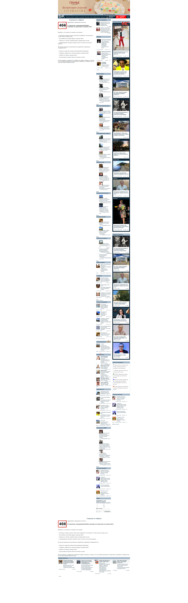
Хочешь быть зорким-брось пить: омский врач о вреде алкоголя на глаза (121, 193)
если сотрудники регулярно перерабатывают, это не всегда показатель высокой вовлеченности (105, 360)
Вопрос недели (101, 262)
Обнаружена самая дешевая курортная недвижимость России (105, 392)
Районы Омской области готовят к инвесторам (104, 561)
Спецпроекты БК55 (101, 427)
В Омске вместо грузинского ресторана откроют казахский (105, 334)
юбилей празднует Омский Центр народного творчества (105, 423)
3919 (125, 56)
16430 (107, 297)
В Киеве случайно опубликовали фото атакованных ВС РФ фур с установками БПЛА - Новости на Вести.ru (120, 382)
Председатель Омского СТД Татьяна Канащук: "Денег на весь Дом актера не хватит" (121, 226)
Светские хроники (101, 468)
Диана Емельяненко (105, 365)
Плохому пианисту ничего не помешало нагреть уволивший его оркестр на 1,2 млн (105, 280)
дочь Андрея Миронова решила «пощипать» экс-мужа (105, 288)
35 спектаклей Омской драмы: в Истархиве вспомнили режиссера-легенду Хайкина (121, 113)
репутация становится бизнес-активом (105, 380)
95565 (110, 26)
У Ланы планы (100, 73)
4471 (107, 381)
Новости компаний (101, 20)
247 (108, 316)
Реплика (99, 36)
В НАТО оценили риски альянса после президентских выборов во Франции (120, 376)
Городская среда (101, 216)
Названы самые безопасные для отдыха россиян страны (120, 371)
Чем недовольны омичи (103, 133)
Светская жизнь (117, 22)
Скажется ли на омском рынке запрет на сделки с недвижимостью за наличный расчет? (86, 562)
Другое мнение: (99, 508)
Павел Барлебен (104, 382)
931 (108, 336)
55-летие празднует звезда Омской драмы (105, 486)
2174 (125, 137)
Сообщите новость (122, 17)
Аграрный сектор (101, 341)
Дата (114, 79)
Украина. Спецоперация (103, 105)
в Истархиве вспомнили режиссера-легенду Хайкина (106, 401)
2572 (108, 418)
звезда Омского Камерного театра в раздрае (105, 493)
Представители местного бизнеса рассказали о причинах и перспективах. (69, 566)
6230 (124, 415)
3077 (107, 376)
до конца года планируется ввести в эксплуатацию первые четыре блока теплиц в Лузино (106, 348)
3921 (108, 410)
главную (67, 55)
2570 (125, 76)
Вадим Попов (104, 370)
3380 (124, 409)
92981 (92, 571)
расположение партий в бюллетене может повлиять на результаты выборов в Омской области (105, 374)
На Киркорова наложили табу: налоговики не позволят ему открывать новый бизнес (120, 73)
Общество (103, 17)
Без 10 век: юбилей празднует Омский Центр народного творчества (120, 93)
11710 (107, 385)
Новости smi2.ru (99, 300)
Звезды (114, 58)
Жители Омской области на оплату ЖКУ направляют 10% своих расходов (106, 328)
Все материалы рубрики (100, 338)
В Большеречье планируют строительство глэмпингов (104, 313)
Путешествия (116, 159)
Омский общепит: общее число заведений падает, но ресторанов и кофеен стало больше (121, 134)
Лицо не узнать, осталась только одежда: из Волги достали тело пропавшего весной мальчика (120, 367)
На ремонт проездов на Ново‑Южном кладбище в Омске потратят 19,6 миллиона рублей (106, 320)
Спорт (91, 17)
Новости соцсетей (117, 234)
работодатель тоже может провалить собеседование (105, 367)
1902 (108, 351)
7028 (108, 282)
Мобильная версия (112, 17)
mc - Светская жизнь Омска (109, 14)
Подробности (100, 389)
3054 (107, 369)
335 (108, 324)
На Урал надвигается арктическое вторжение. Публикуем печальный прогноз (120, 388)
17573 (110, 33)
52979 (74, 569)
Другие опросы (98, 511)
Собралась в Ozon (104, 490)
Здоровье (115, 178)
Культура (87, 17)
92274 (110, 573)
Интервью (115, 198)
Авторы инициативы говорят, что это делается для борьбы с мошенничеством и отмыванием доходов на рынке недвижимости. (87, 567)
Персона (115, 99)
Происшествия (97, 17)
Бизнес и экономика (79, 17)
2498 (108, 425)
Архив (98, 69)
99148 (128, 570)
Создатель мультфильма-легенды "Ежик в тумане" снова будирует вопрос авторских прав (105, 479)
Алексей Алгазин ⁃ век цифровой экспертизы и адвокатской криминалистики (105, 24)
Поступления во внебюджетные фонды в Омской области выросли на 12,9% (104, 306)
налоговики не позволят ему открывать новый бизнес (106, 416)
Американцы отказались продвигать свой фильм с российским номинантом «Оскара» (106, 294)
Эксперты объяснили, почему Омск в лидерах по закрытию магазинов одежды (68, 562)
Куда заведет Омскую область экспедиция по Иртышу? (122, 561)
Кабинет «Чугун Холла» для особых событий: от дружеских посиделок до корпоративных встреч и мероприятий (106, 30)
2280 (108, 395)
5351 (125, 229)
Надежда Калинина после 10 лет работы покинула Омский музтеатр (105, 407)
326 (108, 330)
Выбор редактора (63, 558)
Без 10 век (103, 420)
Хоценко (102, 344)
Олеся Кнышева (104, 356)
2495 (125, 96)
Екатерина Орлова (105, 378)
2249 (125, 116)
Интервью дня (100, 162)
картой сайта (71, 57)
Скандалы (99, 275)
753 (125, 157)
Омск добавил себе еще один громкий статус (105, 384)
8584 (124, 422)
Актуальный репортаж (102, 193)
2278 (125, 176)
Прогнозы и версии (102, 238)
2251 (108, 403)
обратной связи (70, 62)
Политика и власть (70, 17)
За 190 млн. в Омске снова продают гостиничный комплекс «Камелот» (121, 154)
